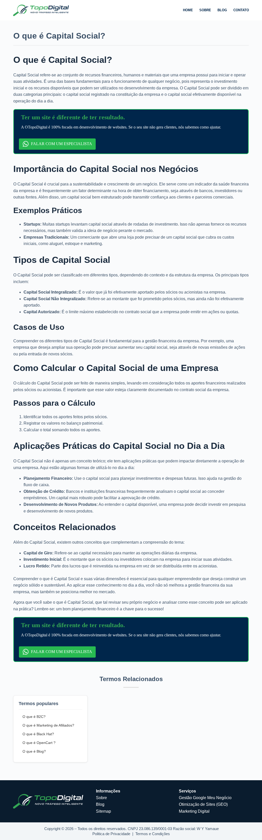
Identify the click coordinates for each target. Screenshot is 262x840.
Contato (241, 10)
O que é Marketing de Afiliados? (48, 725)
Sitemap (103, 811)
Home (188, 10)
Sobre (205, 10)
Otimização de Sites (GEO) (203, 804)
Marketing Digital (194, 811)
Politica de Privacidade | (113, 834)
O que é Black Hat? (38, 734)
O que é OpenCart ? (39, 743)
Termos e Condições (152, 834)
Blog (222, 10)
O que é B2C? (34, 717)
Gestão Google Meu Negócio (205, 798)
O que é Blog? (34, 751)
